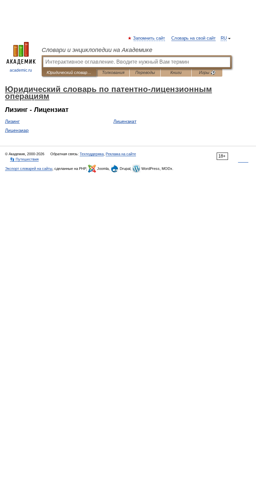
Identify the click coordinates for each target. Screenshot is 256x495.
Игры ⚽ (207, 72)
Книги (176, 72)
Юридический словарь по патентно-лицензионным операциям (69, 72)
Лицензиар (17, 130)
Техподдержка (92, 154)
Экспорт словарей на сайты (28, 169)
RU (224, 38)
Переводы (145, 72)
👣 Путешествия (24, 159)
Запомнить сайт (149, 38)
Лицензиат (124, 121)
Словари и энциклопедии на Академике (97, 50)
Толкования (113, 72)
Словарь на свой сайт (193, 38)
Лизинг (12, 121)
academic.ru (21, 70)
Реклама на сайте (121, 154)
